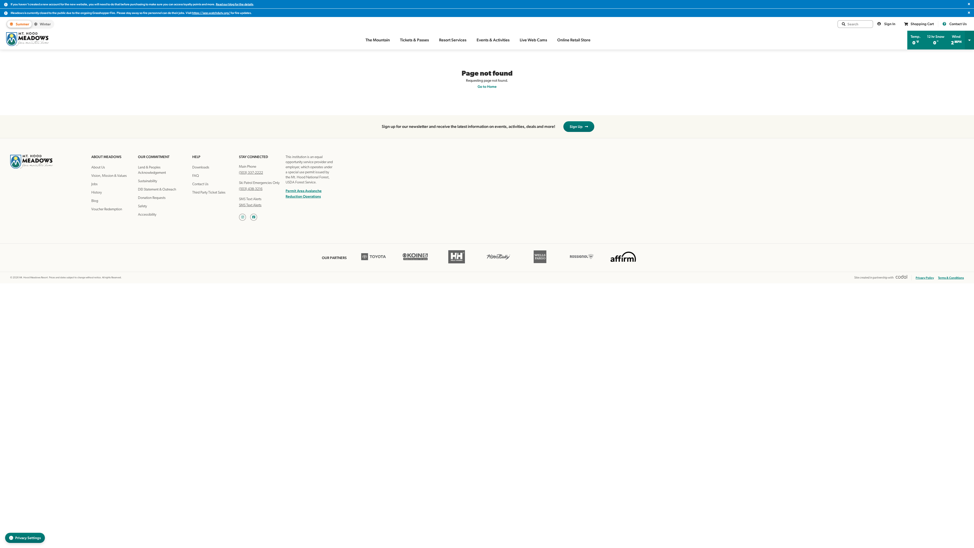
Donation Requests (152, 198)
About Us (98, 167)
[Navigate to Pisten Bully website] (498, 263)
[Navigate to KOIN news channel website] (415, 263)
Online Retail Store (573, 40)
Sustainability (147, 181)
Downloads (200, 167)
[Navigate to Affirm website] (623, 263)
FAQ (195, 176)
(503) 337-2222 (251, 173)
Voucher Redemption (106, 209)
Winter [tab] (45, 24)
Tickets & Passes (414, 40)
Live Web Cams (533, 40)
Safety (142, 206)
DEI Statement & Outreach (157, 190)
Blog (94, 201)
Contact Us (958, 24)
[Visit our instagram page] (244, 217)
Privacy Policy (925, 278)
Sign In (889, 24)
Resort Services (452, 40)
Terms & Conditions (951, 278)
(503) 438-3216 (251, 189)
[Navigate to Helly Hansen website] (456, 263)
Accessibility (147, 215)
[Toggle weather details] (969, 40)
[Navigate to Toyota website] (373, 263)
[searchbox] (858, 24)
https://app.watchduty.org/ (211, 13)
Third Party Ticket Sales (208, 193)
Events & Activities (493, 40)
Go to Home (487, 86)
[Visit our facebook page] (255, 217)
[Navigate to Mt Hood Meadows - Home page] (27, 40)
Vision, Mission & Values (109, 176)
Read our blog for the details (234, 4)
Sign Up (577, 127)
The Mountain (378, 40)
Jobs (94, 184)
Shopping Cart (922, 24)
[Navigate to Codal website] (901, 277)
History (96, 193)
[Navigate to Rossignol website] (581, 263)
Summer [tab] (22, 24)
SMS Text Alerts (250, 205)
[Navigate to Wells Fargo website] (540, 263)
